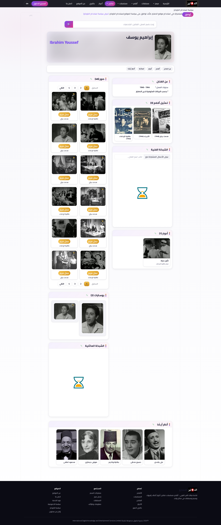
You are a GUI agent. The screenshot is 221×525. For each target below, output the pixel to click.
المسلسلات (138, 496)
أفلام (158, 68)
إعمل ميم (97, 496)
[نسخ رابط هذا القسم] (152, 81)
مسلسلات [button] (123, 3)
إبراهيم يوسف (139, 37)
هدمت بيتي (64, 119)
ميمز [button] (157, 3)
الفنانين (139, 500)
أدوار (101, 3)
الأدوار (139, 504)
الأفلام (139, 493)
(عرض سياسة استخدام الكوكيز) (96, 14)
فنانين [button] (110, 3)
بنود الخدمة (56, 500)
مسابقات (145, 3)
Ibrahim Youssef (64, 42)
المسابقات (97, 500)
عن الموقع (80, 3)
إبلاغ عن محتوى (55, 511)
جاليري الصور (137, 508)
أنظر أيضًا (131, 68)
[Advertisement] (30, 55)
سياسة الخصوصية (54, 504)
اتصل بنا (69, 3)
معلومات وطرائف (94, 504)
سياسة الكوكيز (55, 508)
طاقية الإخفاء (93, 119)
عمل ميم (93, 114)
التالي (61, 88)
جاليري (92, 3)
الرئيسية (166, 3)
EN (27, 3)
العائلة (141, 68)
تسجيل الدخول (40, 3)
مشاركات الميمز (95, 493)
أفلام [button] (135, 3)
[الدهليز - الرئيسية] (192, 3)
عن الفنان (167, 68)
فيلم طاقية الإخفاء (162, 264)
